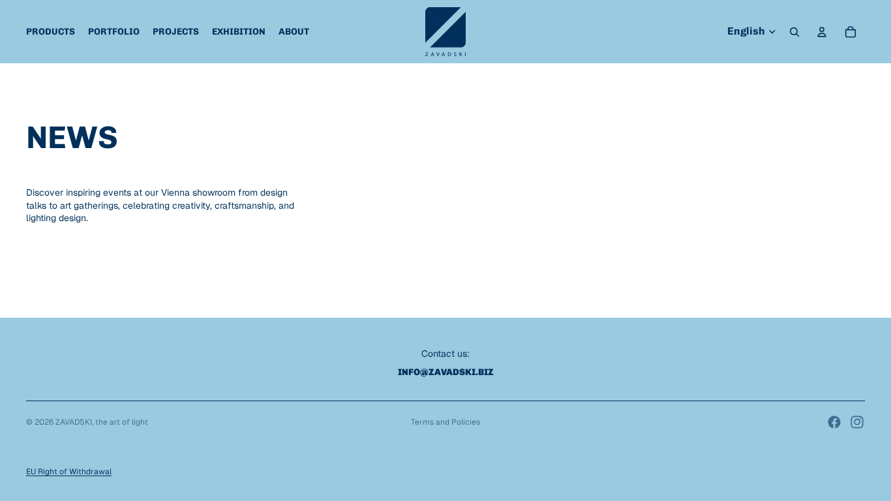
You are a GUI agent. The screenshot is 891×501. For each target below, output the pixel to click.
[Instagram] (857, 422)
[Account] (822, 32)
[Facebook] (834, 422)
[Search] (794, 32)
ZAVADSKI (73, 422)
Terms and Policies (445, 422)
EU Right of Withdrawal (69, 471)
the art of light (121, 422)
